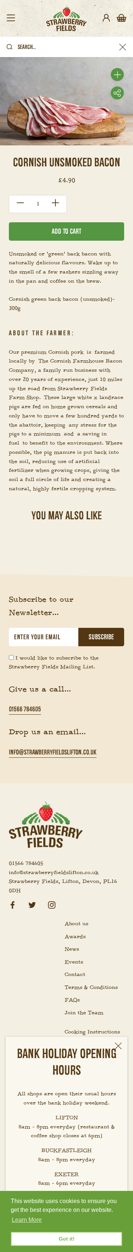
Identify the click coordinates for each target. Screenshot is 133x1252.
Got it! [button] (67, 1239)
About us (76, 923)
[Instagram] (51, 904)
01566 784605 (25, 709)
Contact (75, 974)
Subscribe (101, 637)
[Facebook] (12, 904)
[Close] (118, 1046)
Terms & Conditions (91, 987)
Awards (75, 936)
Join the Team (84, 1012)
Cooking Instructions (92, 1032)
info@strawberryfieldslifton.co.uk (52, 752)
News (72, 949)
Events (74, 962)
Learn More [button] (27, 1220)
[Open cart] (121, 18)
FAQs (72, 1000)
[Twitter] (32, 904)
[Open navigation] (11, 18)
